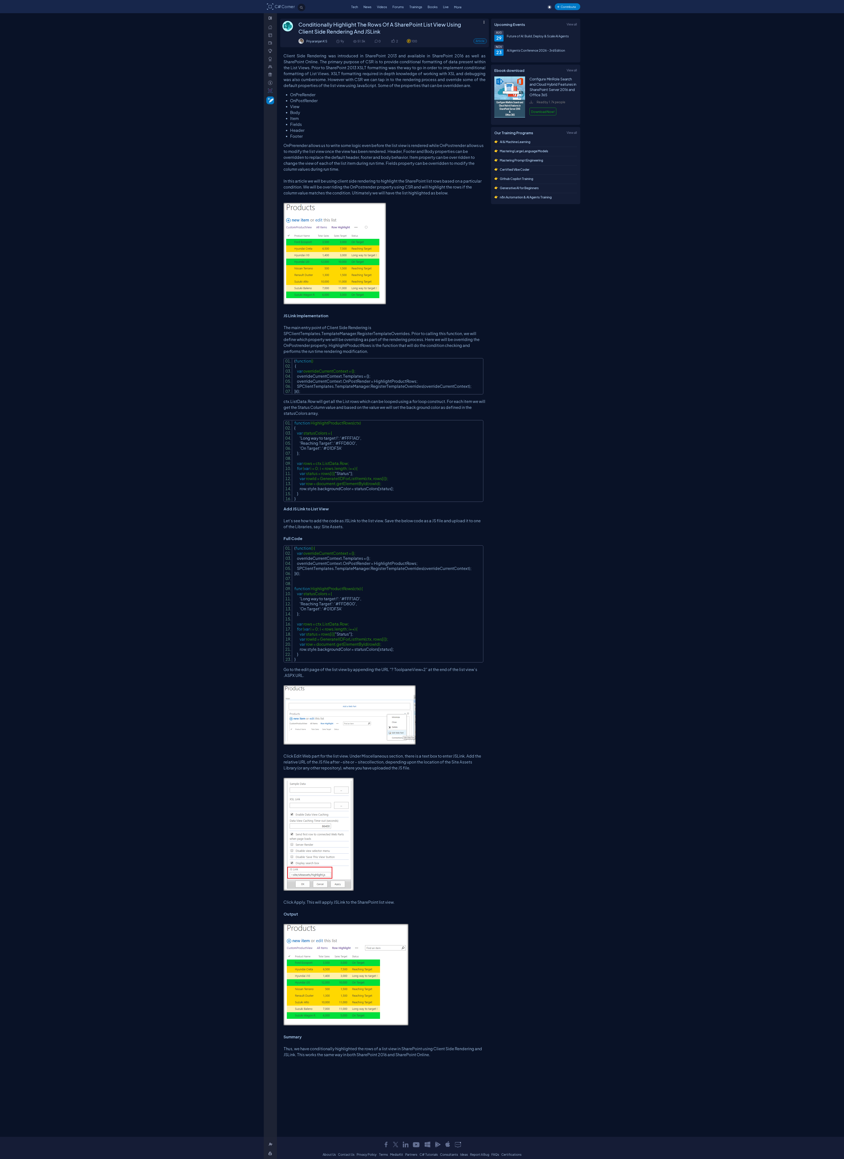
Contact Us (346, 1154)
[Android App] (437, 1144)
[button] (393, 41)
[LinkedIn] (405, 1144)
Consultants (449, 1154)
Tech (354, 7)
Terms (383, 1154)
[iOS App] (448, 1144)
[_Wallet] (271, 43)
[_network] (271, 67)
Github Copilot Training (516, 179)
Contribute (568, 7)
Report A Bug (479, 1154)
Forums (398, 7)
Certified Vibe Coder (514, 169)
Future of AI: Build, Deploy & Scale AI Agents (538, 36)
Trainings (415, 7)
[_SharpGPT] (271, 91)
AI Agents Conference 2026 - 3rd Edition (536, 50)
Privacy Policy (367, 1154)
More (458, 7)
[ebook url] (509, 117)
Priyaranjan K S (316, 41)
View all (572, 24)
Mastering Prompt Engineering (521, 160)
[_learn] (271, 51)
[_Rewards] (271, 83)
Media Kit (396, 1154)
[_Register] (271, 1144)
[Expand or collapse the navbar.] (270, 18)
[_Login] (270, 1153)
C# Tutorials (429, 1154)
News (367, 7)
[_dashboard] (271, 35)
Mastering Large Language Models (524, 151)
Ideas (464, 1154)
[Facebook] (386, 1144)
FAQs (495, 1154)
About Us (329, 1154)
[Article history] (338, 41)
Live (446, 7)
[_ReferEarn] (271, 74)
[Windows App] (427, 1144)
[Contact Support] (458, 1144)
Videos (382, 7)
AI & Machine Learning (515, 142)
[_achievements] (271, 59)
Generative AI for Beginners (519, 188)
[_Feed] (271, 27)
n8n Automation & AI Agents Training (526, 197)
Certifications (511, 1154)
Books (433, 7)
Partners (411, 1154)
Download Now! (543, 112)
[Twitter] (395, 1144)
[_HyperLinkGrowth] (269, 100)
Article (480, 41)
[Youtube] (416, 1144)
